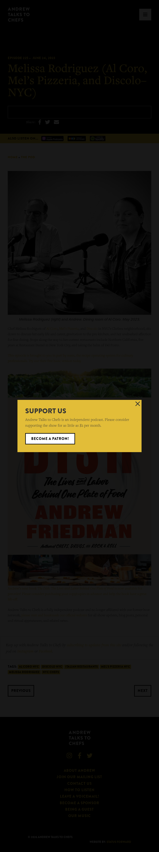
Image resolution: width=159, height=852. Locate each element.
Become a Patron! (50, 438)
